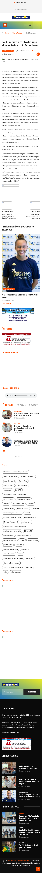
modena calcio (26, 522)
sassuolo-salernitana (10, 549)
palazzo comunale (9, 540)
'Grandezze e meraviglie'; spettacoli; (15, 472)
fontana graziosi (22, 508)
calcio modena (8, 485)
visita (5, 572)
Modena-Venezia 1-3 (10, 522)
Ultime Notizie (17, 33)
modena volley (8, 536)
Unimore (29, 567)
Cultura (17, 424)
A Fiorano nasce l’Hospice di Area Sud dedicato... (26, 414)
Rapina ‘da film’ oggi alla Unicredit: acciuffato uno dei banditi (29, 818)
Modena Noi (12, 861)
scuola (20, 554)
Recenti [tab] (9, 405)
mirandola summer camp (12, 517)
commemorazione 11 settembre (14, 495)
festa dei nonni (8, 508)
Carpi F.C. (18, 490)
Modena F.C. (28, 531)
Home (7, 33)
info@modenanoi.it (24, 861)
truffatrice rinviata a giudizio (13, 567)
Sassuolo (19, 545)
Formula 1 (35, 508)
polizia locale (7, 545)
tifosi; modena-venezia (11, 563)
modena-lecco (29, 517)
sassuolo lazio (26, 549)
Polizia (22, 540)
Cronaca (22, 813)
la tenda (27, 513)
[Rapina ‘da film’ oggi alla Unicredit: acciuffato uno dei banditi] (9, 818)
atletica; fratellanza (27, 476)
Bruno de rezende (9, 481)
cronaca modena (18, 504)
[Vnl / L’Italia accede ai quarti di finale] (9, 846)
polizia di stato (33, 540)
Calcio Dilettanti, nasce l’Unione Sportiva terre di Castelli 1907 (29, 832)
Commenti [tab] (34, 405)
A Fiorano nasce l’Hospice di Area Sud (28, 767)
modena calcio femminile (12, 531)
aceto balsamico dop (10, 476)
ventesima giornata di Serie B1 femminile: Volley (29, 795)
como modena (8, 499)
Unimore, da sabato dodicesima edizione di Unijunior (24, 428)
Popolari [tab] (21, 405)
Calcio (21, 828)
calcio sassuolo (22, 485)
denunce (31, 504)
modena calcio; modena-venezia (14, 526)
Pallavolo (22, 843)
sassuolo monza (9, 554)
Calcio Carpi (23, 481)
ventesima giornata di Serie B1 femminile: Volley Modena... (27, 442)
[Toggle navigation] (5, 25)
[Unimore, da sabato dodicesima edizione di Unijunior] (9, 782)
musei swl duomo (23, 536)
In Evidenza (18, 411)
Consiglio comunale (23, 499)
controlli (6, 504)
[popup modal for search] (36, 25)
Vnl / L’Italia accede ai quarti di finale (28, 846)
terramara (29, 558)
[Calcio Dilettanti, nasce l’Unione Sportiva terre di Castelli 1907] (9, 832)
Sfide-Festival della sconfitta (13, 558)
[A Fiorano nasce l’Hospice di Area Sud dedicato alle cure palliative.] (9, 768)
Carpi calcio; (7, 490)
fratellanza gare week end (12, 513)
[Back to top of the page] (38, 869)
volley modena (16, 572)
